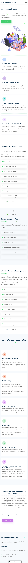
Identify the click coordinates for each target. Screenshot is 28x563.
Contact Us (8, 520)
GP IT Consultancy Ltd (8, 2)
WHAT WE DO (6, 21)
